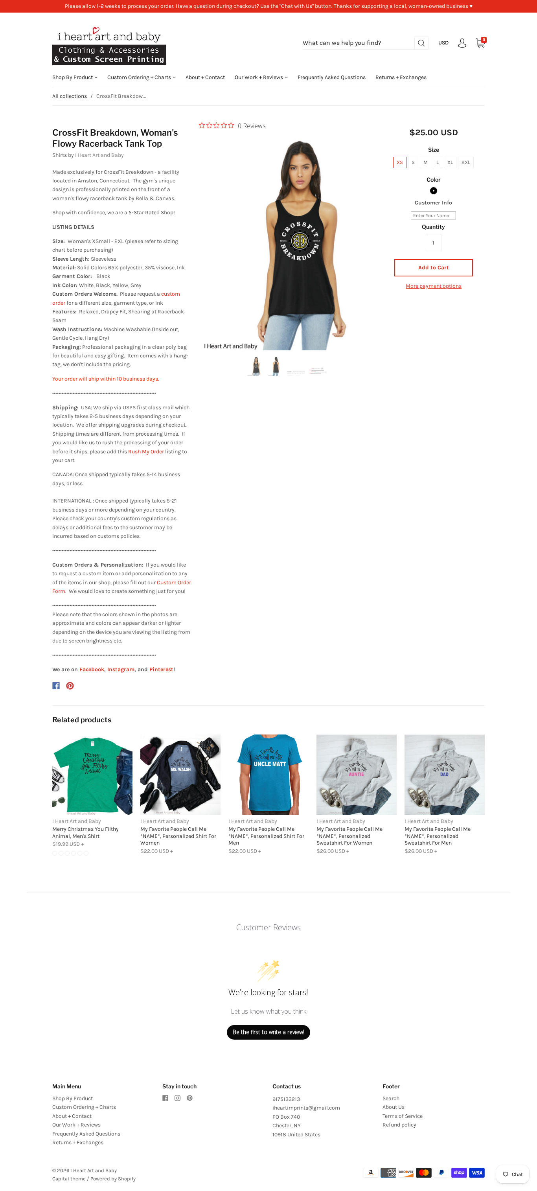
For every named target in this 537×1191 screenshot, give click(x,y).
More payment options (434, 286)
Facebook (91, 669)
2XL (466, 162)
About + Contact (205, 77)
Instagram (120, 669)
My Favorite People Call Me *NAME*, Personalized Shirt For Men (266, 836)
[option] (287, 241)
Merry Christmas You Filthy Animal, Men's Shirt (85, 832)
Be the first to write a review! (268, 1032)
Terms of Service (403, 1116)
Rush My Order (146, 451)
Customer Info (433, 202)
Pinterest (161, 669)
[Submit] (421, 43)
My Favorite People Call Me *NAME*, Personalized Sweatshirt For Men (438, 836)
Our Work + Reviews (259, 77)
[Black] (434, 191)
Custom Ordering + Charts (139, 77)
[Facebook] (56, 686)
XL (450, 162)
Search (391, 1098)
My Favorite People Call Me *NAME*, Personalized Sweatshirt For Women (349, 836)
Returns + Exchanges (401, 77)
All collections (69, 96)
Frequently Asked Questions (332, 77)
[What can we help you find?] (365, 43)
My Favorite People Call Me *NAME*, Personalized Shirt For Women (178, 836)
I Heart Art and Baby (99, 155)
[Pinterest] (70, 686)
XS (400, 162)
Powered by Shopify (113, 1179)
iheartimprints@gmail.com (306, 1107)
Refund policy (399, 1124)
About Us (394, 1107)
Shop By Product (73, 77)
